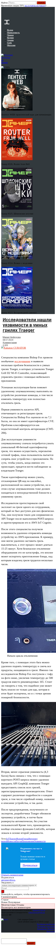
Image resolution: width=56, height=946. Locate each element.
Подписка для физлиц (46, 924)
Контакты (51, 931)
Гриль (25, 839)
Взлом (19, 839)
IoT (7, 839)
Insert (31, 943)
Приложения (28, 841)
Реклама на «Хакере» (46, 929)
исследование (22, 361)
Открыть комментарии (12, 875)
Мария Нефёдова (12, 337)
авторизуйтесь (8, 880)
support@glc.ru (39, 910)
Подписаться (30, 865)
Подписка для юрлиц (46, 926)
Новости (11, 841)
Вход (52, 4)
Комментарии (10, 342)
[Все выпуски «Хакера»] (1, 50)
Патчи (19, 841)
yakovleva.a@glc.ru (37, 912)
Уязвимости (40, 841)
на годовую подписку (35, 5)
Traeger (12, 839)
